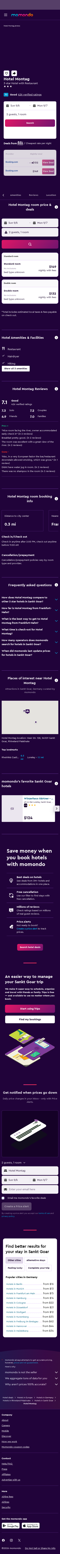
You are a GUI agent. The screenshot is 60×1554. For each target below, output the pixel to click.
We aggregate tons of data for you (26, 1378)
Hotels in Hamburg (16, 1298)
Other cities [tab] (14, 1260)
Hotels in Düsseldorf (17, 1307)
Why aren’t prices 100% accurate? (25, 1384)
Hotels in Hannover (16, 1326)
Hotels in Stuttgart (16, 1312)
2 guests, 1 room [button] (16, 114)
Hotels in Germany (44, 1398)
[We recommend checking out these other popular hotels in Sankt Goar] (56, 784)
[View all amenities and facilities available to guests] (56, 338)
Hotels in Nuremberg (17, 1317)
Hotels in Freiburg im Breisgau (22, 1321)
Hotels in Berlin (14, 1284)
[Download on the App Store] (31, 1526)
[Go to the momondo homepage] (22, 14)
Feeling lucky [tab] (15, 1268)
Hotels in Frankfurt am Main (20, 1293)
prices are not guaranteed (26, 1363)
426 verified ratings (30, 94)
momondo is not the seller (21, 1372)
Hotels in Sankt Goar (43, 1401)
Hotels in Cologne (16, 1303)
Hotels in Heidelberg (17, 1331)
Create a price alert (27, 929)
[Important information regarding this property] (56, 499)
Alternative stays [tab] (35, 1260)
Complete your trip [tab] (39, 1268)
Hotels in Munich (15, 1289)
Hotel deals (8, 1398)
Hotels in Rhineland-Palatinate (16, 1401)
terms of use (44, 1213)
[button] (5, 15)
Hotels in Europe (24, 1398)
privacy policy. (8, 1216)
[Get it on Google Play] (11, 1526)
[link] (30, 947)
